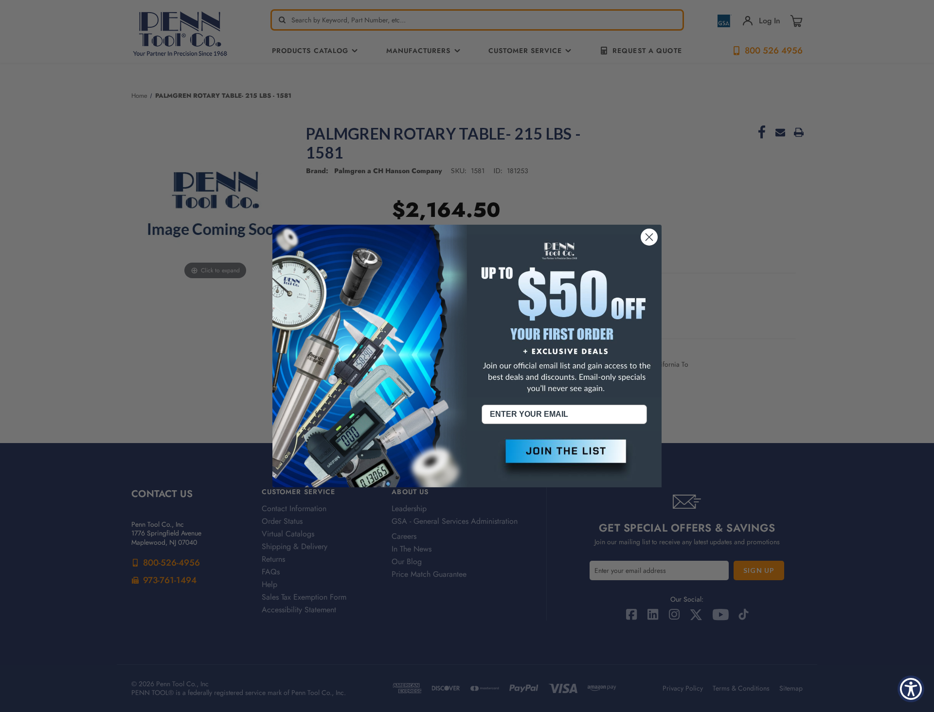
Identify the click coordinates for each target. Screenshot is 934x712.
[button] (564, 459)
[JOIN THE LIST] (564, 459)
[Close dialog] (649, 237)
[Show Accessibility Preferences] (911, 689)
